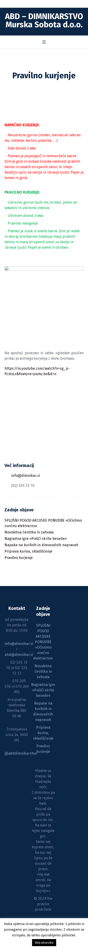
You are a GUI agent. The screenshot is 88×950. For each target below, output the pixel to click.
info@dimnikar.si (25, 475)
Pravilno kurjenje (19, 558)
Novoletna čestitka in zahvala (29, 532)
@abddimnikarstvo (21, 753)
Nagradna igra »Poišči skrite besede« (36, 538)
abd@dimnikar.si (19, 654)
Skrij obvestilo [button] (44, 942)
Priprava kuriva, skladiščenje (28, 551)
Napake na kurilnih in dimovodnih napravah (41, 545)
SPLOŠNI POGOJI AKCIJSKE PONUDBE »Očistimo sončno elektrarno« (43, 523)
